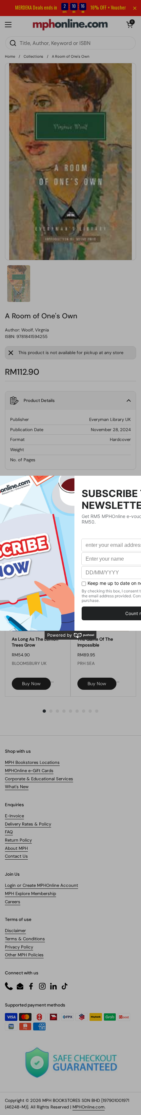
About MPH (16, 848)
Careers (12, 902)
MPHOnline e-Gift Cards (29, 770)
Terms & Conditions (25, 939)
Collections (33, 56)
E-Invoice (14, 816)
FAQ (9, 832)
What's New (17, 786)
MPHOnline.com (88, 1107)
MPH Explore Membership (30, 893)
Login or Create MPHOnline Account (41, 885)
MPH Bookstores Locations (32, 762)
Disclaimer (15, 930)
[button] (129, 24)
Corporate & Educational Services (39, 779)
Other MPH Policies (24, 955)
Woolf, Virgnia (35, 330)
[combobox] (70, 43)
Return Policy (18, 840)
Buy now (31, 684)
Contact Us (16, 856)
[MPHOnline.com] (70, 24)
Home (10, 56)
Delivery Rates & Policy (28, 824)
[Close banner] (135, 8)
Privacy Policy (19, 947)
